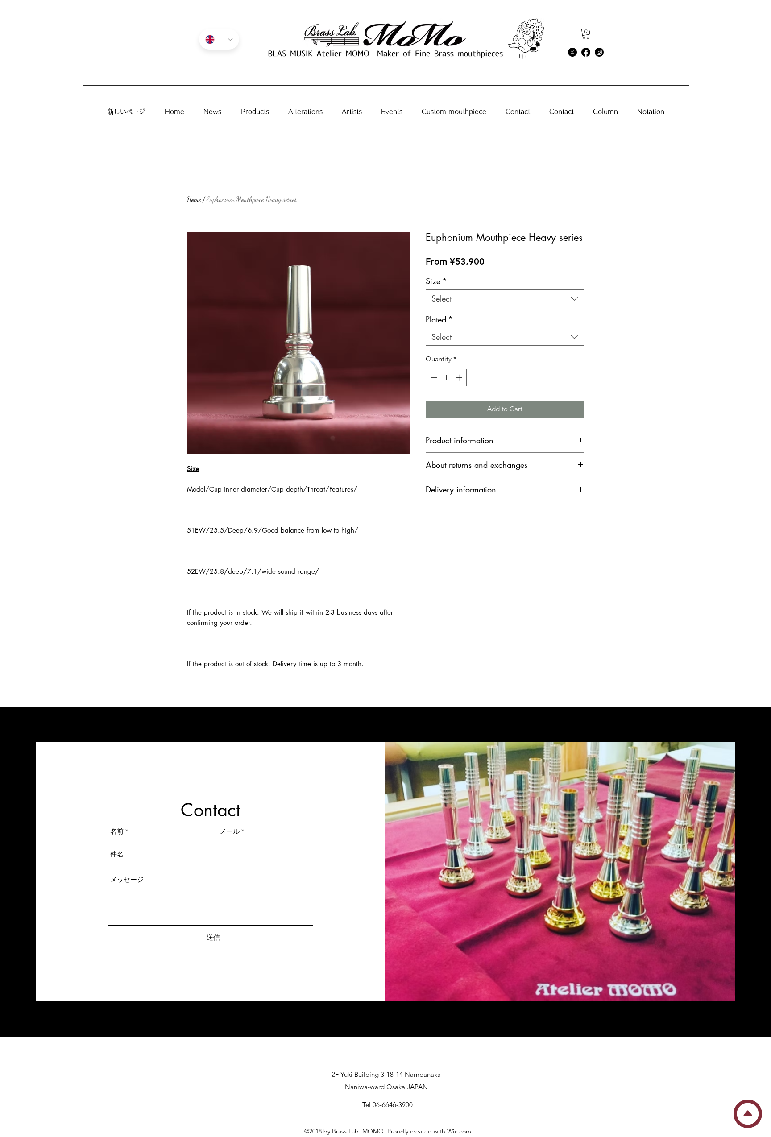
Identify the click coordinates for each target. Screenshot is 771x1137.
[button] (586, 34)
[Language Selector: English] (219, 39)
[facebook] (585, 52)
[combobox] (505, 298)
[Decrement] (433, 377)
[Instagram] (599, 52)
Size (436, 281)
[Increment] (460, 377)
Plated (439, 319)
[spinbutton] (446, 377)
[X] (572, 52)
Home (194, 199)
